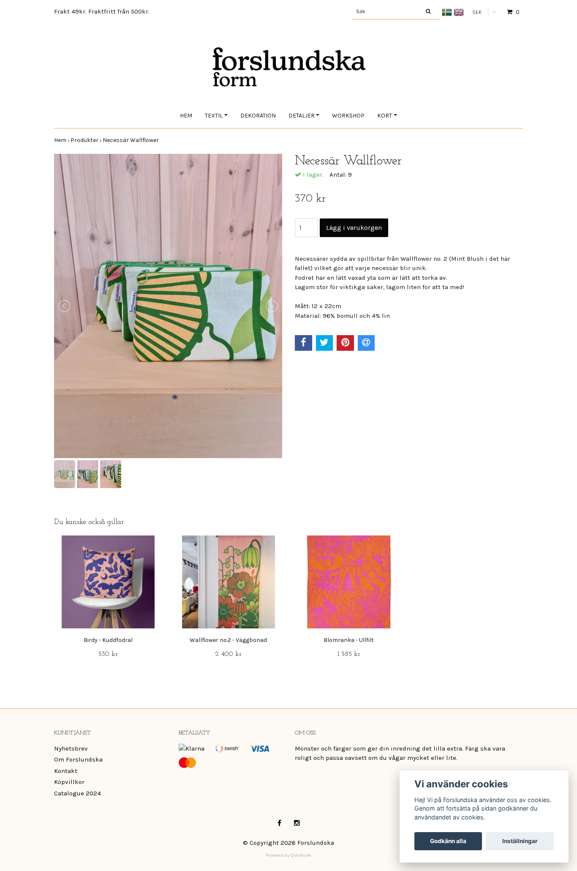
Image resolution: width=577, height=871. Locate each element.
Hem (186, 115)
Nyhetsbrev (71, 748)
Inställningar (520, 841)
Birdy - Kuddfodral (108, 640)
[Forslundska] (288, 58)
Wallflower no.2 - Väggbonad (228, 640)
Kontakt (65, 771)
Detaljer (301, 115)
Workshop (348, 115)
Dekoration (258, 115)
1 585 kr (348, 654)
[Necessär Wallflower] (168, 306)
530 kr (108, 654)
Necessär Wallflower (131, 140)
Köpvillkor (69, 782)
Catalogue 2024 (77, 793)
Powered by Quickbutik (288, 855)
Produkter (87, 140)
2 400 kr (228, 654)
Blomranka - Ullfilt (349, 640)
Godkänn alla (448, 841)
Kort (384, 115)
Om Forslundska (78, 759)
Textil (214, 115)
